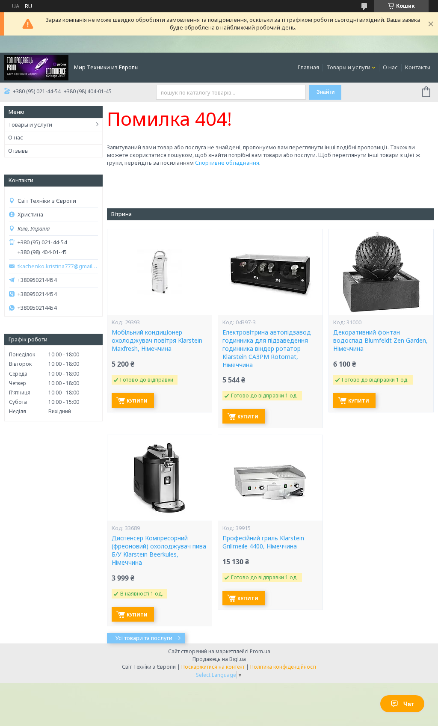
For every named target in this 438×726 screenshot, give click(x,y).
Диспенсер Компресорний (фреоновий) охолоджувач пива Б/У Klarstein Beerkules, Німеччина (159, 550)
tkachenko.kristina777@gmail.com (58, 266)
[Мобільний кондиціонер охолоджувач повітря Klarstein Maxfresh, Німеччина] (159, 272)
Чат (408, 703)
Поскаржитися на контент (213, 666)
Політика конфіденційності (283, 666)
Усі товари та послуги (143, 638)
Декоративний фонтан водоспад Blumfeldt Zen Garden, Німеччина (380, 341)
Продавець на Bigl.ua (219, 659)
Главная (308, 67)
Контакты (417, 67)
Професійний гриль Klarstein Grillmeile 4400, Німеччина (263, 542)
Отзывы (18, 150)
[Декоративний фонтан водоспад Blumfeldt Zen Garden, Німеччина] (381, 272)
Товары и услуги (348, 67)
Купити (137, 400)
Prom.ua (260, 651)
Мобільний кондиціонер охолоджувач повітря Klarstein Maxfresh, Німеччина (157, 341)
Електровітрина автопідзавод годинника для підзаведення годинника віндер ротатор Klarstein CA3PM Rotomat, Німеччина (266, 349)
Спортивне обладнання (227, 162)
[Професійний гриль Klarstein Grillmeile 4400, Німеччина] (270, 478)
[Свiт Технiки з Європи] (36, 67)
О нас (390, 67)
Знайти (325, 92)
